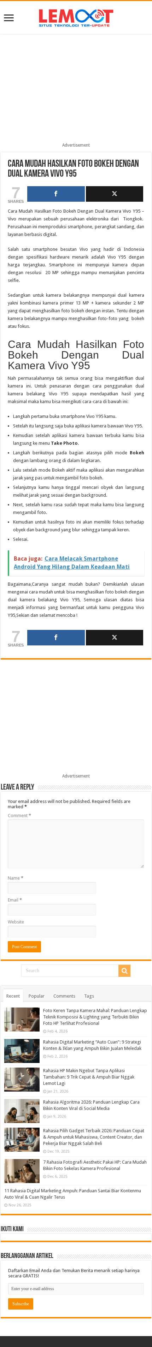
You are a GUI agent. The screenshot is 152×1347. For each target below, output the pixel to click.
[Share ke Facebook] (55, 194)
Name (15, 878)
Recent (13, 996)
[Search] (124, 971)
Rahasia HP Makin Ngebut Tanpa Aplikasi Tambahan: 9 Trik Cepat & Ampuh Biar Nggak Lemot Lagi (88, 1077)
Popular (37, 996)
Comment (19, 815)
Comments (64, 996)
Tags (89, 996)
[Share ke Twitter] (114, 194)
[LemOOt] (76, 16)
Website (16, 921)
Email (15, 900)
